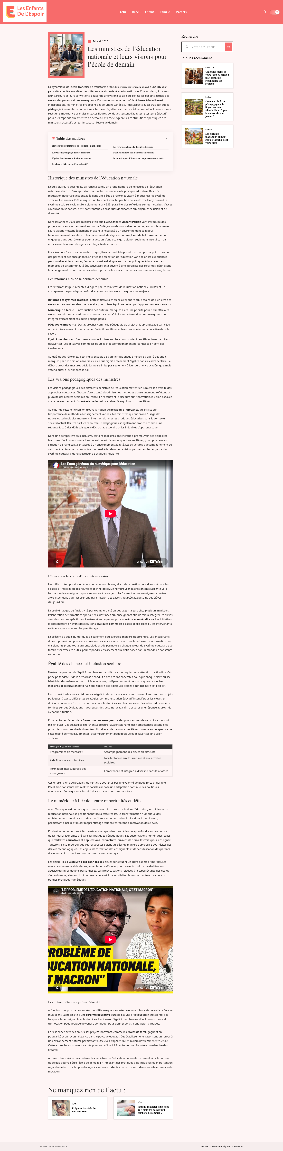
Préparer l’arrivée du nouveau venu (84, 1109)
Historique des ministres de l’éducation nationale (76, 145)
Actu (74, 1104)
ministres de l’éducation (113, 91)
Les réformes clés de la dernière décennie (133, 147)
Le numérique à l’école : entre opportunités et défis (138, 158)
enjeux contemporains (132, 87)
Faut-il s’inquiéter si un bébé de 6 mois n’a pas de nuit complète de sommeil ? (153, 1110)
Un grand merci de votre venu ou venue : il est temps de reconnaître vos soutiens (217, 78)
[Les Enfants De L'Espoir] (25, 12)
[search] (264, 12)
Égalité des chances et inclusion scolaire (71, 158)
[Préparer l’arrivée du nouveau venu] (61, 1108)
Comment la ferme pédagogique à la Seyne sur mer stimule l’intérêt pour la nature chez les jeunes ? (217, 108)
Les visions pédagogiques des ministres (71, 152)
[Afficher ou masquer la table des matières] (127, 138)
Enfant (209, 97)
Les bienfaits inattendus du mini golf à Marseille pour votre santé (216, 138)
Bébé (140, 1103)
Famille (209, 67)
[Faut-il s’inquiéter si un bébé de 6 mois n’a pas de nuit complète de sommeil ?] (126, 1108)
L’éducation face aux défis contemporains (133, 152)
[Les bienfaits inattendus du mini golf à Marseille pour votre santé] (194, 136)
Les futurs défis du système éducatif (69, 164)
